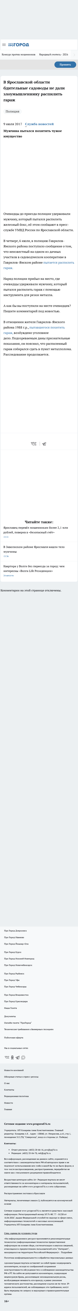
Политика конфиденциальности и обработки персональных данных (38, 1257)
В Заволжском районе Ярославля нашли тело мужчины (34, 551)
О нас (7, 1083)
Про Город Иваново (14, 937)
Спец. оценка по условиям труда (20, 1233)
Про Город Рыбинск (14, 973)
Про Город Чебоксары (15, 986)
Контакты (9, 1089)
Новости (8, 1102)
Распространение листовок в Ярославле (24, 1193)
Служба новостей (39, 124)
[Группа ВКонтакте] (7, 1057)
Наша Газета (10, 1008)
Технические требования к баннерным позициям (29, 1029)
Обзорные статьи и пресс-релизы (21, 1076)
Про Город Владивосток (16, 994)
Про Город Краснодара (16, 1001)
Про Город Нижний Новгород (19, 958)
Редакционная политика (16, 1096)
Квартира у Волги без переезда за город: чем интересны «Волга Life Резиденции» (34, 570)
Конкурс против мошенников (19, 54)
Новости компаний (14, 1070)
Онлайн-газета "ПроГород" (18, 1022)
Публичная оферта (13, 1037)
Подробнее (66, 1252)
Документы (10, 1016)
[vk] (34, 443)
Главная (8, 1109)
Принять (65, 64)
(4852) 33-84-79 (29, 1153)
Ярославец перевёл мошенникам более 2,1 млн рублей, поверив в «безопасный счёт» (35, 532)
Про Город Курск (12, 952)
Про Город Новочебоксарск (18, 965)
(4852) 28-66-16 (36, 1149)
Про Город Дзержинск (15, 930)
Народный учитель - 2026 (53, 54)
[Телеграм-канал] (17, 1057)
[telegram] (45, 443)
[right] (74, 55)
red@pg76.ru (44, 1153)
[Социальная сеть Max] (23, 1057)
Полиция (12, 111)
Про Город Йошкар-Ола (16, 943)
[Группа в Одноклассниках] (12, 1057)
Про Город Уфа (11, 980)
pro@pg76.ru (51, 1149)
